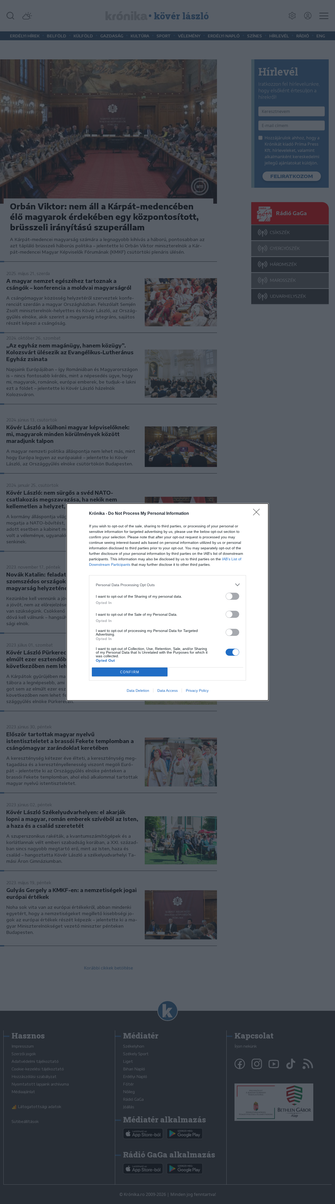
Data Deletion (138, 690)
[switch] (232, 596)
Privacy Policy (197, 690)
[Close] (258, 514)
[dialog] (167, 602)
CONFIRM (129, 672)
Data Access (167, 690)
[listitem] (167, 584)
